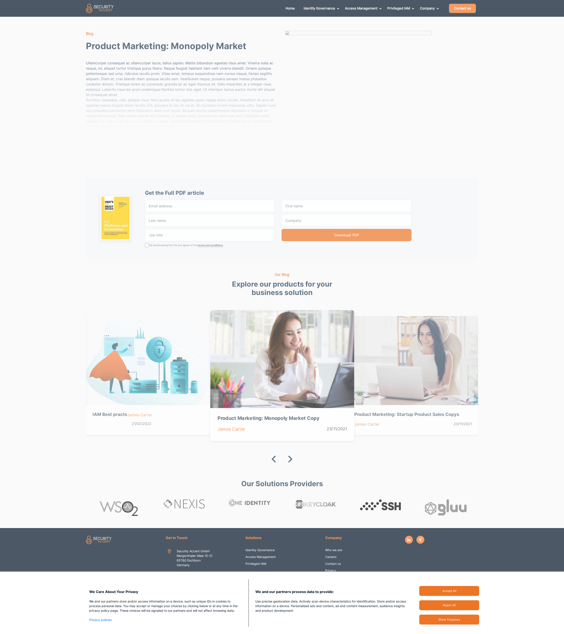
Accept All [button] (449, 591)
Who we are (333, 550)
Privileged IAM (255, 563)
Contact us (333, 563)
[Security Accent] (100, 8)
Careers (330, 557)
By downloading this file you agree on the (186, 245)
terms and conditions (210, 245)
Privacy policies (100, 620)
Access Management (260, 557)
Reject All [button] (449, 605)
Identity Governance (260, 550)
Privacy (330, 570)
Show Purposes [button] (449, 619)
